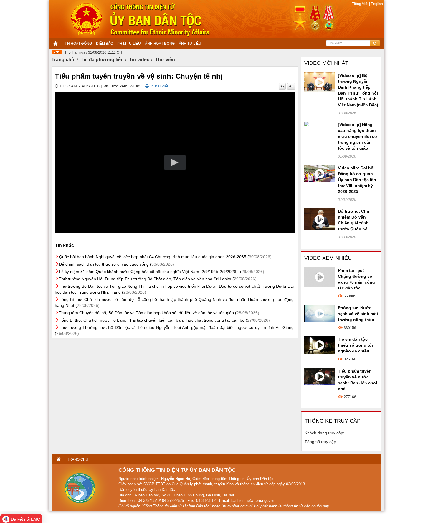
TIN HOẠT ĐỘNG (78, 44)
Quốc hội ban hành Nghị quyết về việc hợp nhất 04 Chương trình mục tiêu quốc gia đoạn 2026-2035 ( (165, 256)
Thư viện (165, 59)
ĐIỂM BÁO (104, 44)
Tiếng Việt (360, 4)
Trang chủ (63, 59)
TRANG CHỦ (77, 459)
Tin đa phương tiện (102, 59)
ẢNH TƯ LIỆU (190, 44)
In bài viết (158, 86)
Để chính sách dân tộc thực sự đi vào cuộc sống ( (116, 264)
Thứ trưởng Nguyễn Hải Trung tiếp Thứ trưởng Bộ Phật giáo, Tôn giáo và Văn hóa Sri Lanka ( (158, 279)
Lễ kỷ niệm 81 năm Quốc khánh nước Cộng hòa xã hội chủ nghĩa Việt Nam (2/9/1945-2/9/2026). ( (161, 271)
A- (282, 86)
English (376, 4)
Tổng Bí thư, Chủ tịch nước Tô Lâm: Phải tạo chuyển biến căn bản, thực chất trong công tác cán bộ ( (164, 320)
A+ (291, 86)
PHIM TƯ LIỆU (129, 44)
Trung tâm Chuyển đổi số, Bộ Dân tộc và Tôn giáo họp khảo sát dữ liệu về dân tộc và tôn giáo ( (159, 312)
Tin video (139, 59)
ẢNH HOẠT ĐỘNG (160, 44)
